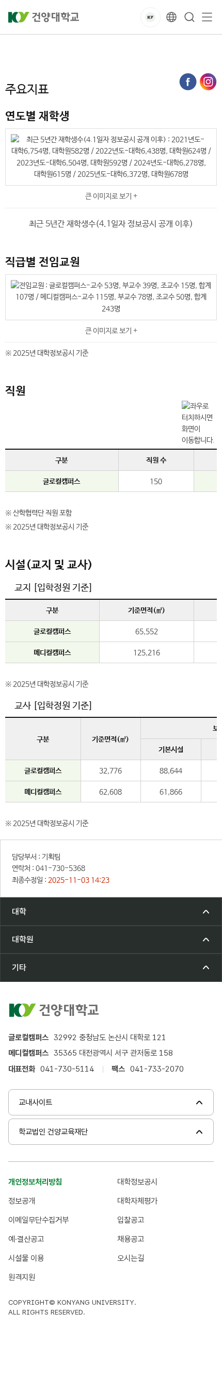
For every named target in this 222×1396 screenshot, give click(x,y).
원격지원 (21, 1277)
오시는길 (130, 1258)
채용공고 (130, 1239)
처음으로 (17, 46)
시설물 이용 (26, 1258)
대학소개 (56, 46)
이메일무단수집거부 (38, 1220)
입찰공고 (130, 1220)
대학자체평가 (137, 1201)
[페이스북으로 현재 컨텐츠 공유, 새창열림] (188, 81)
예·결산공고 (26, 1239)
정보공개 (21, 1201)
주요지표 (135, 46)
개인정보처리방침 (35, 1182)
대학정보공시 (137, 1182)
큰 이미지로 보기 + (111, 196)
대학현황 (96, 46)
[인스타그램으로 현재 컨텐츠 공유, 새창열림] (208, 81)
